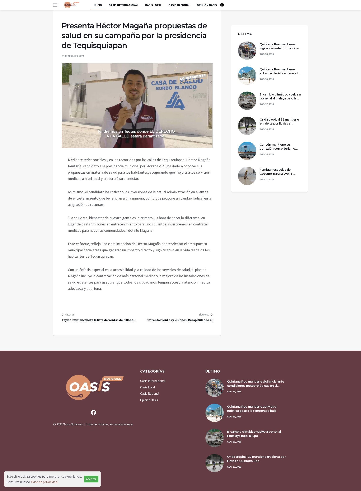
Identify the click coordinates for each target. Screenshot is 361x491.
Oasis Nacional (179, 5)
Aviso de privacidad (44, 482)
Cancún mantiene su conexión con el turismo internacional (277, 147)
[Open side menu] (55, 5)
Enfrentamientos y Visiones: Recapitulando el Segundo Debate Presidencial (179, 320)
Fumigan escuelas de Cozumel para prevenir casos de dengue (276, 172)
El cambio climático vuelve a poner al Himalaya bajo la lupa (280, 97)
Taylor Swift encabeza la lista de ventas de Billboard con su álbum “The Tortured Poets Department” (99, 320)
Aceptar (91, 479)
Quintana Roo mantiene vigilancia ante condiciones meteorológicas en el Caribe (280, 46)
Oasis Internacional (123, 5)
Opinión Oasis (207, 5)
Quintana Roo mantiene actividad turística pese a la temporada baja (279, 71)
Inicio (98, 5)
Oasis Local (153, 5)
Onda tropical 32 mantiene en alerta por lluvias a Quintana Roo (279, 122)
